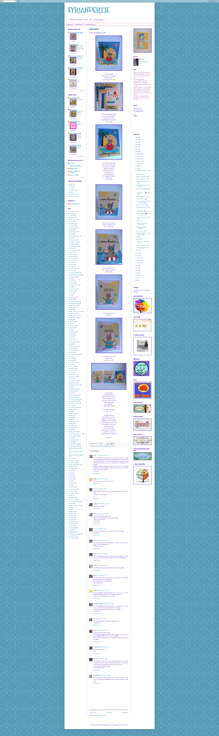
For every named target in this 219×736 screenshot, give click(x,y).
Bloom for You (72, 240)
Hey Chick (71, 336)
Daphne (95, 630)
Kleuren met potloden (75, 98)
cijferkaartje (72, 256)
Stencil (70, 471)
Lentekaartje (72, 368)
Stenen (70, 473)
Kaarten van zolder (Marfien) (76, 32)
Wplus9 (71, 530)
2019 (136, 266)
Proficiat (71, 423)
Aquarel (71, 222)
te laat (71, 485)
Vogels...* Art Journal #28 (142, 245)
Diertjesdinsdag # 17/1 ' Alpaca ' (143, 208)
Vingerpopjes (72, 511)
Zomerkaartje (111, 446)
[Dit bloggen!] (108, 444)
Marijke (95, 554)
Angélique (95, 504)
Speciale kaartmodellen (74, 464)
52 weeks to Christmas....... (76, 145)
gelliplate (71, 299)
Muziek (71, 393)
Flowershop (72, 291)
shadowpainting (73, 460)
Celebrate (71, 252)
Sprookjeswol (72, 469)
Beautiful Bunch (73, 232)
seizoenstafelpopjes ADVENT (76, 448)
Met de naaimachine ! (74, 385)
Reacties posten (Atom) (101, 715)
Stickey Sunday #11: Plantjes (142, 177)
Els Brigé (71, 281)
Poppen (71, 419)
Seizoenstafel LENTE (74, 444)
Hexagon (71, 334)
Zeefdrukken (72, 532)
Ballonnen (71, 230)
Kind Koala (71, 352)
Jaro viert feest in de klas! (142, 205)
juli (137, 166)
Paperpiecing (72, 413)
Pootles (71, 192)
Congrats (71, 262)
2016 (136, 273)
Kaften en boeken (73, 346)
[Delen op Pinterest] (113, 444)
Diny (94, 489)
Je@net (95, 479)
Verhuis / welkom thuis (74, 505)
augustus (139, 163)
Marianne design (96, 446)
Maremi (71, 379)
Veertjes (71, 503)
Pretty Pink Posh (73, 421)
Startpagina (70, 24)
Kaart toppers (79, 24)
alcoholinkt (71, 215)
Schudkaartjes (72, 440)
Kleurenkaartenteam (74, 354)
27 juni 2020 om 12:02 (102, 554)
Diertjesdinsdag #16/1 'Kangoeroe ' (141, 227)
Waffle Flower (72, 522)
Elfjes (70, 279)
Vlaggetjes (71, 513)
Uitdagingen (105, 446)
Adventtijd (71, 213)
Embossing (72, 283)
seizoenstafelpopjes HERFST (75, 451)
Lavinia (71, 364)
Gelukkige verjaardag (74, 303)
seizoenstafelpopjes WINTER (76, 455)
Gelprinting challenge (74, 301)
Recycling (71, 428)
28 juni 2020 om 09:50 (102, 630)
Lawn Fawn (72, 188)
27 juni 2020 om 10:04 (102, 514)
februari (139, 260)
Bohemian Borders (73, 242)
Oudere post (125, 712)
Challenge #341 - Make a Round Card (80, 112)
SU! (70, 481)
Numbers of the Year (74, 403)
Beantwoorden (96, 473)
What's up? (139, 221)
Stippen (71, 479)
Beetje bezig (72, 184)
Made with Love (73, 374)
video (70, 507)
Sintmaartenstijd (73, 462)
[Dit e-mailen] (107, 444)
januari (138, 263)
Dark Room (72, 264)
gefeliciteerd (72, 297)
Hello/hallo (71, 328)
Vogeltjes (71, 517)
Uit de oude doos (79, 34)
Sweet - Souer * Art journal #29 (143, 182)
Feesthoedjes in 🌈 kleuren (142, 211)
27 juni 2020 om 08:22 (102, 455)
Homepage (109, 712)
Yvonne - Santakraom (74, 196)
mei (138, 253)
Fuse (70, 295)
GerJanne (95, 590)
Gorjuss (71, 307)
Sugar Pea (71, 483)
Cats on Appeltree (73, 250)
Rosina (94, 575)
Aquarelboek (72, 224)
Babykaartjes (72, 228)
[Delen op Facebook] (112, 444)
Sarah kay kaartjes (74, 436)
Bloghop (71, 238)
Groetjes (71, 309)
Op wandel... (139, 250)
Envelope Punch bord (74, 285)
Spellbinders (72, 466)
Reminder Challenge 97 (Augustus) (79, 136)
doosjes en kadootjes (74, 273)
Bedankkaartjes (140, 174)
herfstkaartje (72, 332)
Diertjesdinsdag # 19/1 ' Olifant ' (143, 171)
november (139, 156)
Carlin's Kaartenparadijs (75, 133)
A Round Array (72, 211)
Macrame (71, 372)
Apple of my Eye (73, 219)
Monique (95, 658)
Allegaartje (72, 217)
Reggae (71, 430)
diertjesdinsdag (72, 268)
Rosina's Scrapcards (74, 204)
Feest (70, 287)
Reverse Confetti (73, 432)
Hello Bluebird (72, 326)
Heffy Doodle (72, 321)
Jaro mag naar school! (141, 231)
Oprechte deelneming (74, 407)
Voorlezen (71, 520)
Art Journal (72, 226)
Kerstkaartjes (72, 350)
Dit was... (71, 270)
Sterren (71, 477)
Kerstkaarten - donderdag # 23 (143, 242)
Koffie (70, 356)
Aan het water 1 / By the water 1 (80, 70)
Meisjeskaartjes (73, 383)
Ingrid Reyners (96, 675)
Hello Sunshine (139, 239)
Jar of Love (72, 340)
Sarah (142, 59)
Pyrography (72, 425)
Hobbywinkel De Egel (74, 121)
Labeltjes (71, 360)
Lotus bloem (72, 370)
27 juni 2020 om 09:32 (104, 504)
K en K (106, 180)
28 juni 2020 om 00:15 (103, 590)
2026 (136, 137)
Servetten (71, 458)
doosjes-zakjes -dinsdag (75, 275)
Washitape (72, 524)
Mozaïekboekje (72, 391)
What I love (72, 526)
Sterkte (71, 475)
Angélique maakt (73, 168)
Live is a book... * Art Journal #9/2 (143, 217)
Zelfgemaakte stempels (74, 534)
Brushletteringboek (73, 246)
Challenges (71, 254)
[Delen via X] (110, 444)
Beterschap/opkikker (74, 236)
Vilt (70, 509)
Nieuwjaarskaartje (73, 401)
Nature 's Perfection (74, 395)
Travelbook (71, 491)
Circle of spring (73, 258)
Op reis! (71, 405)
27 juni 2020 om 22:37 (102, 575)
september (139, 161)
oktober (139, 159)
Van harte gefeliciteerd (74, 501)
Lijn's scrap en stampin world (76, 56)
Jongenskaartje (73, 342)
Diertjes (71, 266)
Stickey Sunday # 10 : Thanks (143, 196)
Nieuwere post (93, 712)
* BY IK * (72, 163)
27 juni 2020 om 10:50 (101, 529)
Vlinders (71, 515)
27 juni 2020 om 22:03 (103, 565)
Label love (71, 358)
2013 (136, 280)
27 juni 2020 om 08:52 (101, 489)
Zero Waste (72, 536)
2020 (136, 152)
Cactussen (71, 248)
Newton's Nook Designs (74, 399)
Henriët (95, 540)
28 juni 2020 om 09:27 (101, 619)
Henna (70, 330)
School (70, 438)
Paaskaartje (72, 409)
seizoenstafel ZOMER (74, 446)
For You (71, 293)
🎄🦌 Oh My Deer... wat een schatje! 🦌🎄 (80, 47)
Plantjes (71, 417)
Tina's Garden (80, 99)
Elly (94, 619)
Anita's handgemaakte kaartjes (75, 171)
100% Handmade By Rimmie (76, 166)
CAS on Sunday (73, 109)
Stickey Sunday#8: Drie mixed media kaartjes (143, 233)
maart (138, 258)
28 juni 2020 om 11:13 (106, 647)
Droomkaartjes (73, 277)
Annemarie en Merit (74, 175)
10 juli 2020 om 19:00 (106, 675)
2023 (136, 144)
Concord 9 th (72, 260)
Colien (109, 411)
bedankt (71, 234)
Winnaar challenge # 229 (79, 124)
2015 (136, 275)
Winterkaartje (72, 528)
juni (138, 168)
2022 (136, 147)
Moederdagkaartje (73, 389)
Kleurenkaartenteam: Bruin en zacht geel (143, 185)
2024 (136, 142)
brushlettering (72, 244)
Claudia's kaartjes (74, 44)
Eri (94, 529)
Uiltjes (70, 495)
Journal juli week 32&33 (79, 58)
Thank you (71, 487)
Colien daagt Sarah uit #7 (142, 179)
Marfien (95, 565)
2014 (136, 278)
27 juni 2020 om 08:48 (102, 479)
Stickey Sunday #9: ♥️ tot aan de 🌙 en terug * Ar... (143, 214)
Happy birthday (72, 317)
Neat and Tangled (73, 397)
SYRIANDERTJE (89, 10)
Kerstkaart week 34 (79, 147)
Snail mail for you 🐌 (141, 199)
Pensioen (71, 415)
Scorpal (71, 442)
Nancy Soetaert (97, 647)
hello (70, 324)
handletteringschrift (74, 315)
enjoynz (112, 725)
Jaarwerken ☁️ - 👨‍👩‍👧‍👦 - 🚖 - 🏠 (143, 193)
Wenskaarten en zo (74, 194)
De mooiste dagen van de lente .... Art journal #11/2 (143, 201)
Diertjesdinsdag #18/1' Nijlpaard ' (143, 189)
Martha (95, 514)
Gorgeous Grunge (73, 305)
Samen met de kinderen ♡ (75, 434)
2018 (136, 268)
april (138, 255)
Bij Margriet (72, 186)
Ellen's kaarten (73, 79)
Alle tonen (82, 90)
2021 (136, 149)
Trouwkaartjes (72, 493)
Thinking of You (72, 489)
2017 (136, 271)
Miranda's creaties (73, 190)
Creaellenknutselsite (98, 604)
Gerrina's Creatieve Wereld (76, 67)
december (139, 154)
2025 (136, 139)
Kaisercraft (72, 348)
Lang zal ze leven (73, 362)
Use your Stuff (72, 499)
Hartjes (71, 319)
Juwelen (71, 344)
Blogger (127, 725)
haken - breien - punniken (75, 311)
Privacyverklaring (90, 24)
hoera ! (71, 338)
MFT (101, 446)
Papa (70, 411)
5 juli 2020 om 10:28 (102, 658)
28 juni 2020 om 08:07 (108, 604)
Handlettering (72, 313)
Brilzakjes (138, 237)
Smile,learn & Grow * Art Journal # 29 (142, 224)
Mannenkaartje (72, 377)
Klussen (78, 81)
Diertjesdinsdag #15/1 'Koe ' (142, 248)
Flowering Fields (73, 289)
